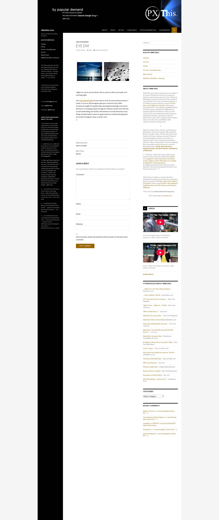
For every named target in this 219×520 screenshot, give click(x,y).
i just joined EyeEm (86, 100)
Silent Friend (147, 74)
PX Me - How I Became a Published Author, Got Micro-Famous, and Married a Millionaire (160, 185)
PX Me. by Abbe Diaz (150, 367)
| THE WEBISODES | (164, 30)
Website (79, 224)
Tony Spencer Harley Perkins (153, 417)
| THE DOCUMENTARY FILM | (148, 30)
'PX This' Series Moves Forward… (155, 299)
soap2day (146, 423)
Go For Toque (148, 348)
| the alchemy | (132, 30)
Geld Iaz (146, 58)
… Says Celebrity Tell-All (151, 295)
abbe (90, 50)
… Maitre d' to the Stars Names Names (156, 289)
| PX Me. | (112, 30)
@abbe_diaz (51, 110)
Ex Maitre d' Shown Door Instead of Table (157, 342)
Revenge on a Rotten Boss (152, 375)
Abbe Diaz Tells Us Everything (153, 320)
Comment (80, 174)
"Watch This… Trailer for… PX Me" (155, 305)
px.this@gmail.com (51, 101)
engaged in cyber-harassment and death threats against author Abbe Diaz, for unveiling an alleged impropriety (159, 161)
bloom (80, 152)
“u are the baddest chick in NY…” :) (165, 429)
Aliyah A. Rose (148, 411)
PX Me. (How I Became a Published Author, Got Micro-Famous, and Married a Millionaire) (160, 148)
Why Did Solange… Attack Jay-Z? (154, 379)
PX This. (146, 62)
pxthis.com (167, 196)
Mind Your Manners (150, 363)
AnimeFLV (146, 429)
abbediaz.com (47, 30)
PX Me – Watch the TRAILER (152, 266)
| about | (104, 30)
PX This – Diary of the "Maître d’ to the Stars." (159, 104)
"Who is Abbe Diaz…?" (150, 311)
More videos (149, 274)
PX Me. (145, 66)
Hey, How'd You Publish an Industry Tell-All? (158, 352)
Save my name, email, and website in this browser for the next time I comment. (102, 238)
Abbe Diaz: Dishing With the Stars (155, 324)
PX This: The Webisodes (152, 70)
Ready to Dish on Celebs (151, 371)
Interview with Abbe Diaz (152, 359)
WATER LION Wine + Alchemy (154, 78)
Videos (152, 208)
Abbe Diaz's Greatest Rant (152, 336)
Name (78, 204)
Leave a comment (101, 50)
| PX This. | (121, 30)
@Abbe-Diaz (49, 105)
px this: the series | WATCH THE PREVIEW (156, 235)
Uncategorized (82, 42)
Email (78, 214)
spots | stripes (81, 144)
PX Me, (172, 157)
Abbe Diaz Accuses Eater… (152, 316)
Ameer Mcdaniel (149, 434)
